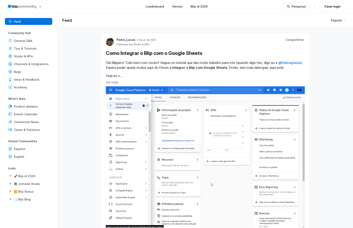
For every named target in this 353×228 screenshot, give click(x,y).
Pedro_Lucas (125, 196)
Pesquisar (299, 6)
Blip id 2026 (199, 6)
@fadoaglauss (289, 219)
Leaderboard (155, 6)
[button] (28, 40)
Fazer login (333, 6)
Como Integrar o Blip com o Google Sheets (154, 210)
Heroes (177, 6)
